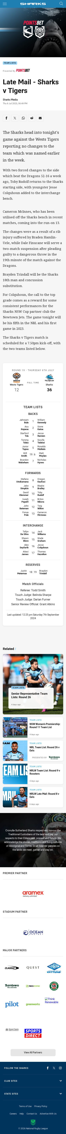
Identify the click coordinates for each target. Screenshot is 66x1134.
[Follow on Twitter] (54, 1068)
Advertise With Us (48, 1113)
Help (22, 1113)
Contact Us (32, 1113)
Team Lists (10, 63)
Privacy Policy (40, 1106)
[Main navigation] (5, 4)
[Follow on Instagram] (60, 1068)
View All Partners (33, 1052)
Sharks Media (10, 99)
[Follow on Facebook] (47, 1068)
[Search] (61, 4)
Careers (13, 1113)
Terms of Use (25, 1106)
